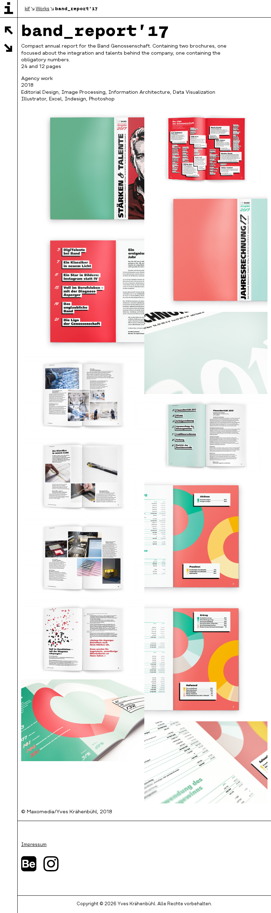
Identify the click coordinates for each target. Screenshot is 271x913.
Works (42, 9)
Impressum (34, 845)
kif (27, 9)
